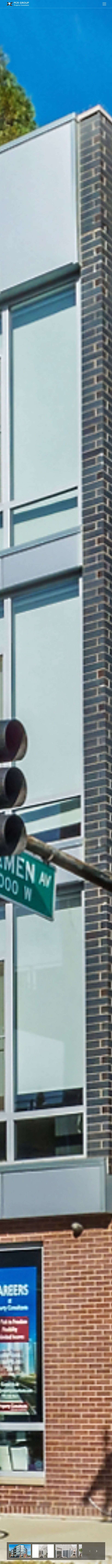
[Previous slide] (89, 1551)
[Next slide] (96, 1551)
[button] (20, 1551)
